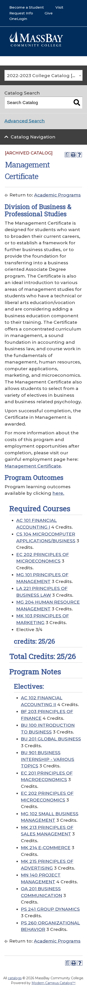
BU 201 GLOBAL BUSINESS (51, 739)
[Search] (77, 103)
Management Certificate (33, 466)
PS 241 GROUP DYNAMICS (50, 909)
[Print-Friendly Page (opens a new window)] (73, 154)
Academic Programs (57, 195)
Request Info (21, 13)
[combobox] (43, 75)
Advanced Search (24, 121)
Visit (59, 7)
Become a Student (26, 7)
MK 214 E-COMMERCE (46, 847)
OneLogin (18, 18)
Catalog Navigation (33, 137)
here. (58, 493)
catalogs (15, 978)
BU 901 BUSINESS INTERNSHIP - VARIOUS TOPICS (47, 759)
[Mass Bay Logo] (36, 45)
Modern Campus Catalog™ (53, 983)
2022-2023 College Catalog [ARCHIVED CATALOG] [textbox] (44, 75)
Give (49, 13)
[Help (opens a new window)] (79, 154)
